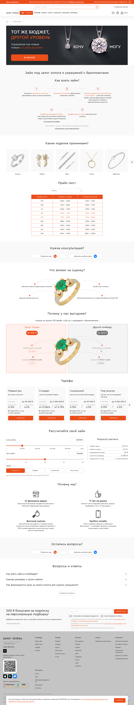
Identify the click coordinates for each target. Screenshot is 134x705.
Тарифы (37, 647)
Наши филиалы (8, 647)
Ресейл (43, 12)
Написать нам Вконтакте (83, 256)
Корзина (118, 13)
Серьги (77, 647)
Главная (7, 22)
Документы (38, 685)
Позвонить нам (46, 256)
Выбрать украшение (56, 2)
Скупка (37, 650)
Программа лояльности (119, 651)
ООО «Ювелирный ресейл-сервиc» (88, 621)
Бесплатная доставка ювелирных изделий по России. (28, 2)
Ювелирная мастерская (103, 641)
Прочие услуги (60, 653)
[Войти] (124, 12)
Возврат (118, 647)
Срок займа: (10, 453)
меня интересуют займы (113, 616)
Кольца (77, 644)
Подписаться (121, 611)
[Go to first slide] (129, 45)
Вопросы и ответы (121, 655)
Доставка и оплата (121, 644)
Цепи (77, 653)
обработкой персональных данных (21, 701)
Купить (57, 647)
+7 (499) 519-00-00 (121, 7)
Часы (77, 663)
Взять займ (38, 641)
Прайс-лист (39, 644)
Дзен (5, 651)
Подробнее (21, 418)
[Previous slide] (5, 45)
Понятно (119, 700)
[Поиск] (97, 7)
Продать (58, 644)
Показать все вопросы (67, 593)
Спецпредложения (121, 658)
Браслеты (78, 650)
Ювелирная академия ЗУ (42, 681)
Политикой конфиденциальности (95, 699)
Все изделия (79, 641)
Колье (77, 660)
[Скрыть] (130, 2)
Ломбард (37, 12)
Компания (66, 12)
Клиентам (57, 12)
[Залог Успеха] (12, 12)
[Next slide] (129, 405)
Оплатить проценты (121, 641)
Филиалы (74, 12)
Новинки (78, 666)
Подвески (78, 656)
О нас (57, 656)
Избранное (113, 13)
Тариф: (8, 466)
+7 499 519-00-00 (9, 644)
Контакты (38, 688)
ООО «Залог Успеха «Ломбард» (113, 623)
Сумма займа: (11, 440)
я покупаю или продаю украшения (85, 616)
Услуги (50, 12)
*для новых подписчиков (13, 623)
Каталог (29, 12)
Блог (36, 677)
